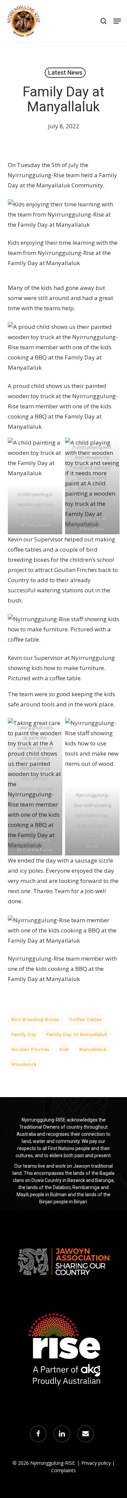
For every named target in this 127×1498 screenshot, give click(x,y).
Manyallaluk (93, 1049)
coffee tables (85, 1019)
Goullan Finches (30, 1049)
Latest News (65, 72)
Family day (23, 1034)
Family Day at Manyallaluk (76, 1034)
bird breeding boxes (35, 1019)
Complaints (63, 1470)
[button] (117, 21)
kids (64, 1049)
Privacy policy (96, 1463)
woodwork (24, 1064)
